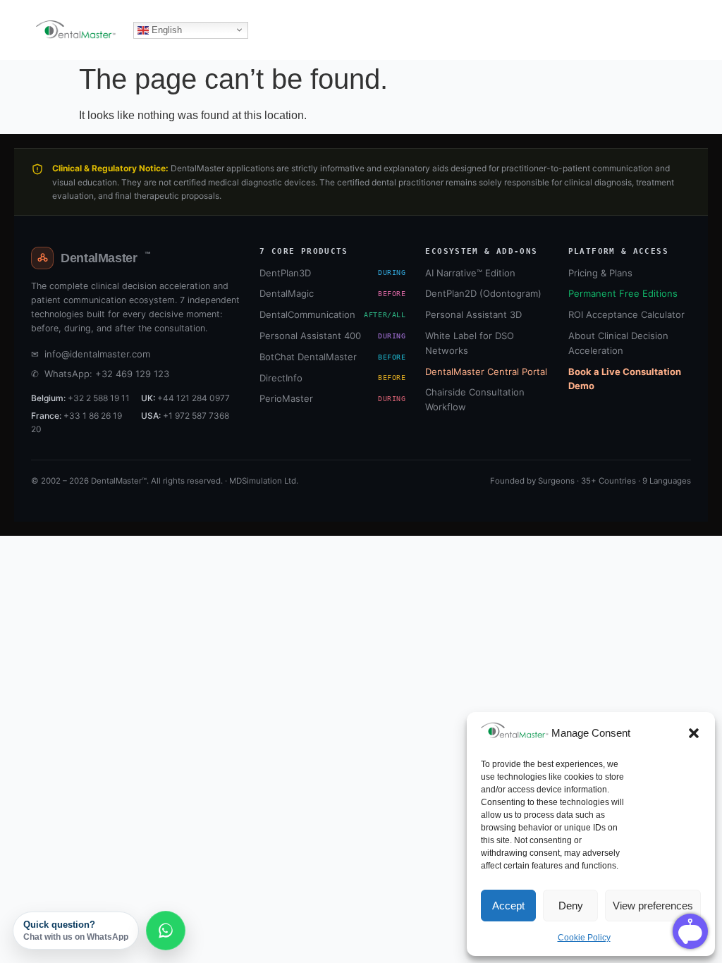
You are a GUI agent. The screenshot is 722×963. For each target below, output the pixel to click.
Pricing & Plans (600, 272)
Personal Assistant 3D (473, 314)
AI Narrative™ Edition (470, 272)
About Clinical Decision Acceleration (618, 343)
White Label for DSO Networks (469, 343)
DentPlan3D (332, 272)
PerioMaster (332, 398)
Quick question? (75, 930)
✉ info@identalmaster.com (90, 354)
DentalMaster (105, 258)
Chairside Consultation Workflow (475, 399)
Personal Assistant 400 (332, 335)
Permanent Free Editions (623, 293)
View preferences (653, 906)
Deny (570, 906)
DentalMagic (332, 293)
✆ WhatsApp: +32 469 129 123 (100, 373)
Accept (508, 906)
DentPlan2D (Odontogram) (483, 293)
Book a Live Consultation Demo (624, 379)
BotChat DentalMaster (332, 356)
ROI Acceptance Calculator (626, 314)
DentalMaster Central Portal (486, 371)
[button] (694, 733)
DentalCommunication (332, 314)
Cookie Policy (584, 938)
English (165, 29)
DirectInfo (332, 378)
